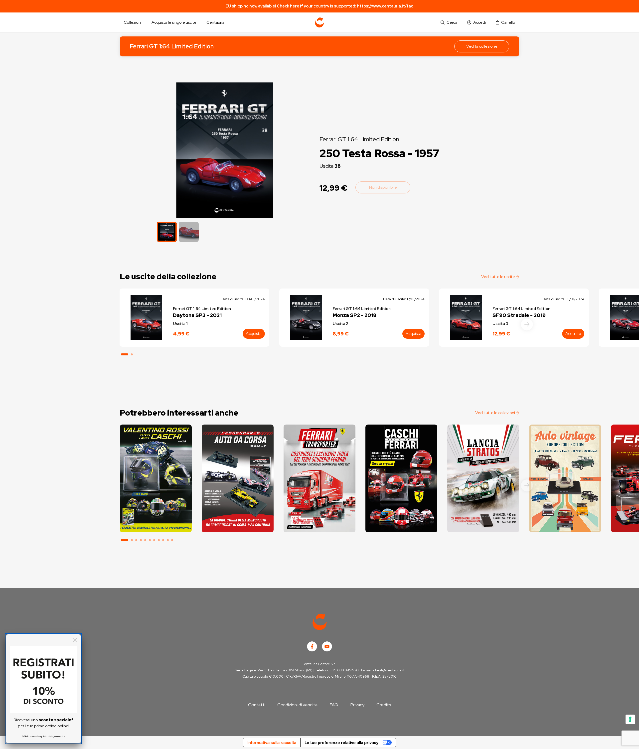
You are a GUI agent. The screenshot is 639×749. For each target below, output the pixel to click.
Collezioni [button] (133, 22)
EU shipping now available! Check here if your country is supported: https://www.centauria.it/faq (320, 6)
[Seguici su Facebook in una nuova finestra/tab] (312, 646)
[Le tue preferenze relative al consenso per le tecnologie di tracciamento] (630, 719)
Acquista (254, 333)
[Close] (75, 640)
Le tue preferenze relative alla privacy (341, 742)
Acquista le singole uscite (174, 22)
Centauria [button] (215, 22)
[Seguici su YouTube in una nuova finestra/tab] (327, 646)
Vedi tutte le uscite (498, 276)
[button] (449, 22)
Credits (383, 705)
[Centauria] (319, 22)
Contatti (256, 705)
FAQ (333, 705)
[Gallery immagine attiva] (224, 150)
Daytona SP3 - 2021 (197, 315)
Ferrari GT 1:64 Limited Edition (172, 46)
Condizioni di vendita (297, 705)
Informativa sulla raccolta (271, 742)
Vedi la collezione (481, 46)
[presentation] (527, 324)
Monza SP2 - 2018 (354, 315)
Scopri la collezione (156, 510)
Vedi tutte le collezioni (495, 412)
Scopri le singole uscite (156, 524)
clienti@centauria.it (388, 670)
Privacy (357, 705)
